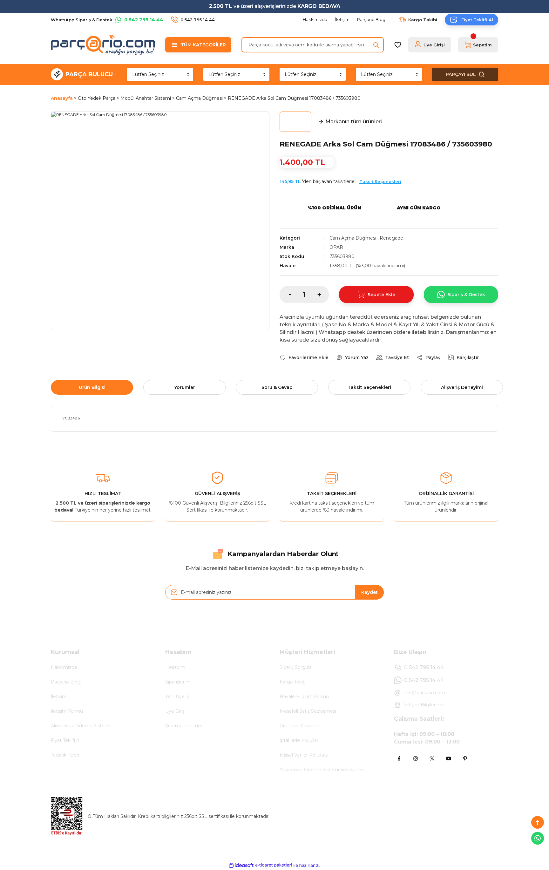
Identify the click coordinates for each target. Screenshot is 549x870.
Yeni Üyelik (177, 696)
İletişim (59, 696)
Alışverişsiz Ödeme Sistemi (80, 726)
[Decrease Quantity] (285, 294)
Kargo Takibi (293, 682)
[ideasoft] (241, 865)
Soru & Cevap (277, 387)
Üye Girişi (175, 711)
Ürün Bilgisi (92, 387)
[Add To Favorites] (304, 357)
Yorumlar (184, 387)
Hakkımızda (64, 667)
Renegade (391, 238)
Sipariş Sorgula (296, 667)
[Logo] (103, 45)
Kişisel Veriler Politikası (304, 755)
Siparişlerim (177, 682)
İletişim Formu (67, 711)
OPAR (336, 247)
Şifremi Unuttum (184, 726)
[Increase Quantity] (323, 294)
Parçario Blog (66, 682)
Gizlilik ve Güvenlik (300, 726)
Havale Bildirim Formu (304, 696)
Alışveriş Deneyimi (462, 387)
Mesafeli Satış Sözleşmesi (308, 711)
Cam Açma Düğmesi (352, 238)
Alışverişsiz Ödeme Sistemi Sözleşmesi (322, 769)
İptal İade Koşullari (299, 740)
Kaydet (369, 592)
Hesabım (175, 667)
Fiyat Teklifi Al (65, 740)
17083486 (70, 418)
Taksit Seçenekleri (380, 181)
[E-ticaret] (273, 865)
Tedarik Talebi (65, 755)
